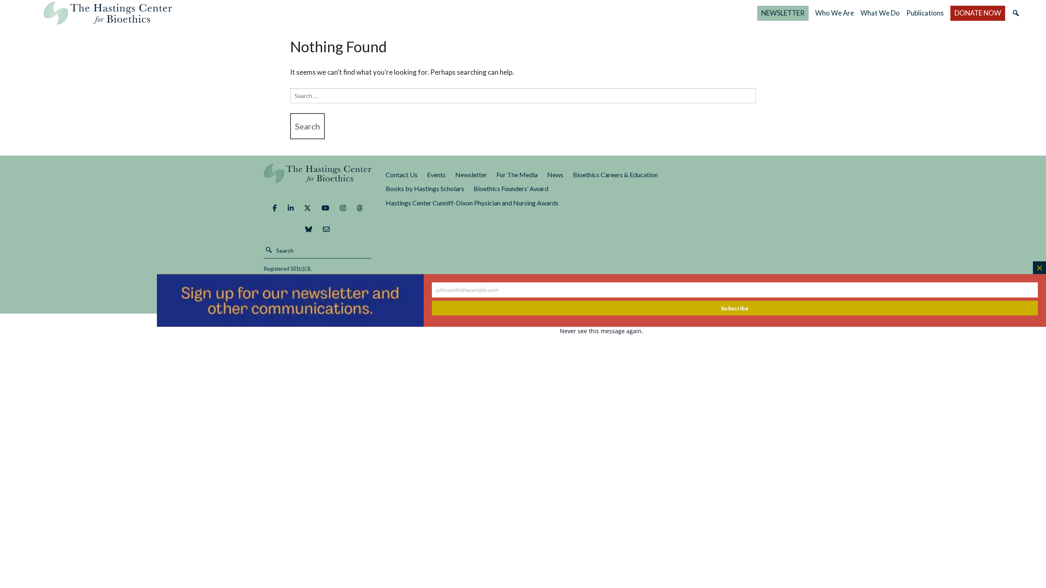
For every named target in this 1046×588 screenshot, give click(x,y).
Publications (925, 13)
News (555, 174)
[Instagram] (343, 208)
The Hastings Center (318, 179)
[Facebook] (274, 208)
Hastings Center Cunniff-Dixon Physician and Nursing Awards (472, 203)
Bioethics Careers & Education (615, 174)
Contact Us (402, 174)
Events (436, 174)
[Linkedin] (291, 208)
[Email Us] (326, 229)
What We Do (880, 13)
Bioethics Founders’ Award (511, 188)
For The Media (517, 174)
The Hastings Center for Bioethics (108, 13)
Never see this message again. (601, 331)
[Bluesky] (308, 229)
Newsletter (471, 174)
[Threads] (360, 208)
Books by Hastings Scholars (425, 188)
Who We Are (834, 13)
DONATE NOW (977, 13)
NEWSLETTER (783, 13)
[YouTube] (325, 208)
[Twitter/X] (307, 208)
